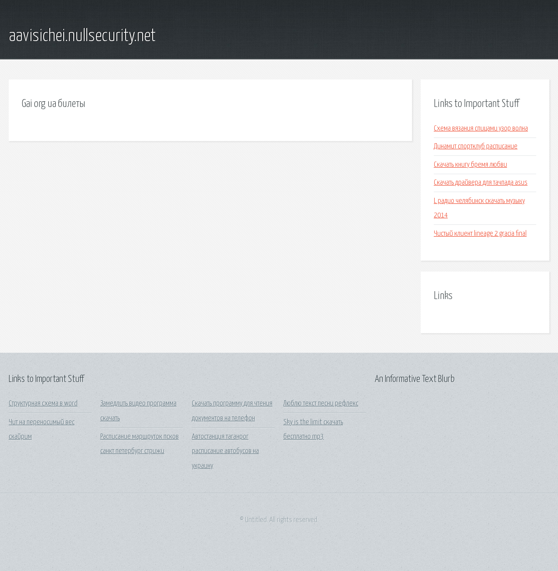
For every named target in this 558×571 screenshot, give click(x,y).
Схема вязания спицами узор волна (481, 128)
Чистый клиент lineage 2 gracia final (480, 233)
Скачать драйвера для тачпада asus (480, 182)
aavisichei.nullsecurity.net (82, 36)
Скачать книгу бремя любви (470, 165)
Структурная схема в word (43, 403)
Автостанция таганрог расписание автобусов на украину (225, 451)
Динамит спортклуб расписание (475, 146)
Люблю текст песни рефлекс (320, 403)
